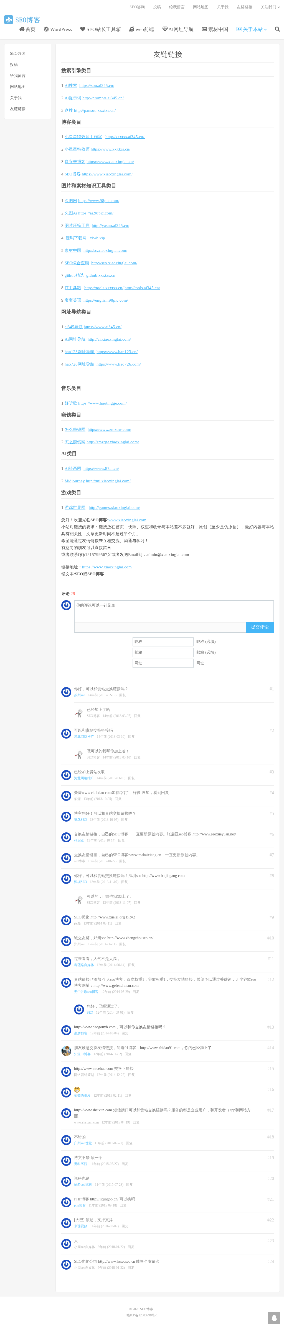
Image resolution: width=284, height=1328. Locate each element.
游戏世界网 (75, 507)
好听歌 (71, 403)
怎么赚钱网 (75, 429)
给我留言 (177, 7)
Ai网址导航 (75, 339)
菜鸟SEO (80, 820)
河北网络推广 (84, 737)
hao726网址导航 (79, 364)
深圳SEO (80, 882)
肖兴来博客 (75, 161)
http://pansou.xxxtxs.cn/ (95, 110)
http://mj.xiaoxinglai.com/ (108, 481)
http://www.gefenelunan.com (116, 985)
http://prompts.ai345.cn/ (103, 98)
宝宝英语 (73, 300)
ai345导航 (74, 327)
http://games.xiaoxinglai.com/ (114, 507)
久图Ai (71, 213)
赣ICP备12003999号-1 (142, 1315)
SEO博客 (23, 19)
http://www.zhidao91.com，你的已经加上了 (176, 1048)
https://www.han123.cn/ (117, 352)
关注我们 (268, 7)
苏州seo (79, 695)
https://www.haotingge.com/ (102, 403)
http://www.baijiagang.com (163, 876)
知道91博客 (82, 1054)
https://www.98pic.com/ (98, 200)
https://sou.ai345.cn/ (96, 85)
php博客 (80, 1205)
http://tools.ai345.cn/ (142, 288)
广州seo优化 (83, 1143)
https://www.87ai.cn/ (101, 468)
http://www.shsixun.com (93, 1110)
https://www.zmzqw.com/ (109, 429)
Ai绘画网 (73, 468)
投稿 (157, 7)
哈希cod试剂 (83, 1185)
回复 (122, 695)
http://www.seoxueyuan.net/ (214, 834)
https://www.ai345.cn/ (102, 327)
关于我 (223, 7)
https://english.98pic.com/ (105, 300)
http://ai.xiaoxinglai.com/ (109, 339)
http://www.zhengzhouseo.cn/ (130, 938)
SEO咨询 (137, 7)
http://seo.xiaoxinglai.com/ (114, 263)
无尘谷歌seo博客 (86, 992)
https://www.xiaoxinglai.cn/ (110, 161)
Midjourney (75, 481)
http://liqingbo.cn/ (104, 1199)
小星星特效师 (77, 149)
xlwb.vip (97, 238)
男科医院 (80, 1164)
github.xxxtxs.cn (100, 275)
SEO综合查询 (77, 263)
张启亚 (79, 840)
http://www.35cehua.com (93, 1068)
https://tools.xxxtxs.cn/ (103, 288)
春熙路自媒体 (84, 965)
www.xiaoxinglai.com (127, 520)
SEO (90, 1012)
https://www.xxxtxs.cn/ (110, 149)
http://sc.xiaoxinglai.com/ (105, 250)
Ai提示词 (73, 98)
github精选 (74, 275)
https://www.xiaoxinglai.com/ (107, 174)
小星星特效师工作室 (83, 136)
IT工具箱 (73, 288)
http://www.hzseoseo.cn (116, 1261)
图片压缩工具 (77, 225)
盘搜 (69, 110)
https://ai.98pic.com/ (95, 213)
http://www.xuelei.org (107, 917)
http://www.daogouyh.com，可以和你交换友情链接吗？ (120, 1027)
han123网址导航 (80, 352)
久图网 (71, 200)
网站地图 (201, 7)
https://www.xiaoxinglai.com (107, 567)
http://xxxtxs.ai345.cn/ (125, 136)
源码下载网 (76, 238)
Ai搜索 (71, 85)
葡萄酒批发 (82, 1095)
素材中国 (73, 250)
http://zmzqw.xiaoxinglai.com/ (113, 442)
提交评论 (260, 627)
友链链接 (244, 7)
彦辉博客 (80, 1033)
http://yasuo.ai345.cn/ (110, 225)
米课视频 (80, 1226)
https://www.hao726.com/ (119, 364)
